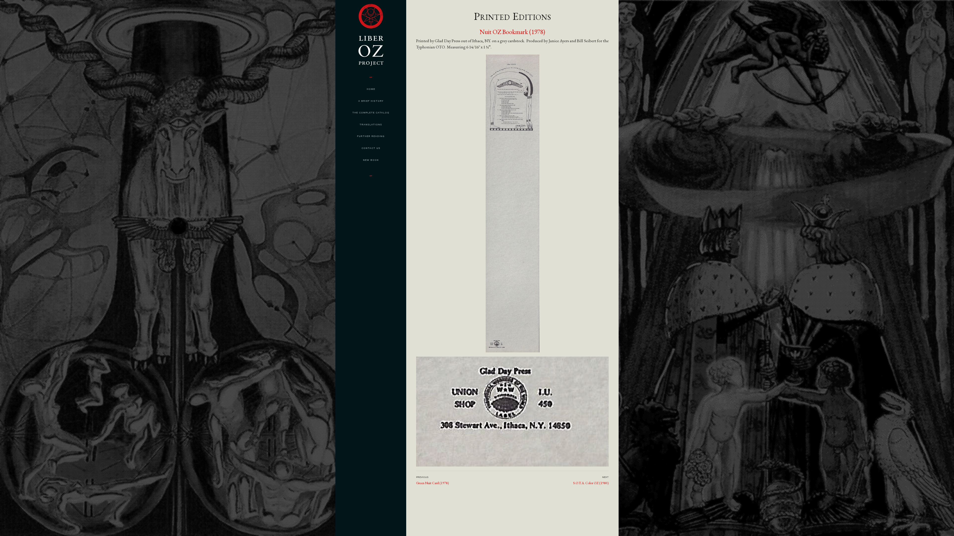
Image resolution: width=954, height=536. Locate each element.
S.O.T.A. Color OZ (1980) (591, 483)
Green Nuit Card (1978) (432, 483)
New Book (371, 160)
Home (371, 89)
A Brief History (370, 101)
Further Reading (371, 136)
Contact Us (370, 148)
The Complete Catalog (370, 112)
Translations (370, 124)
